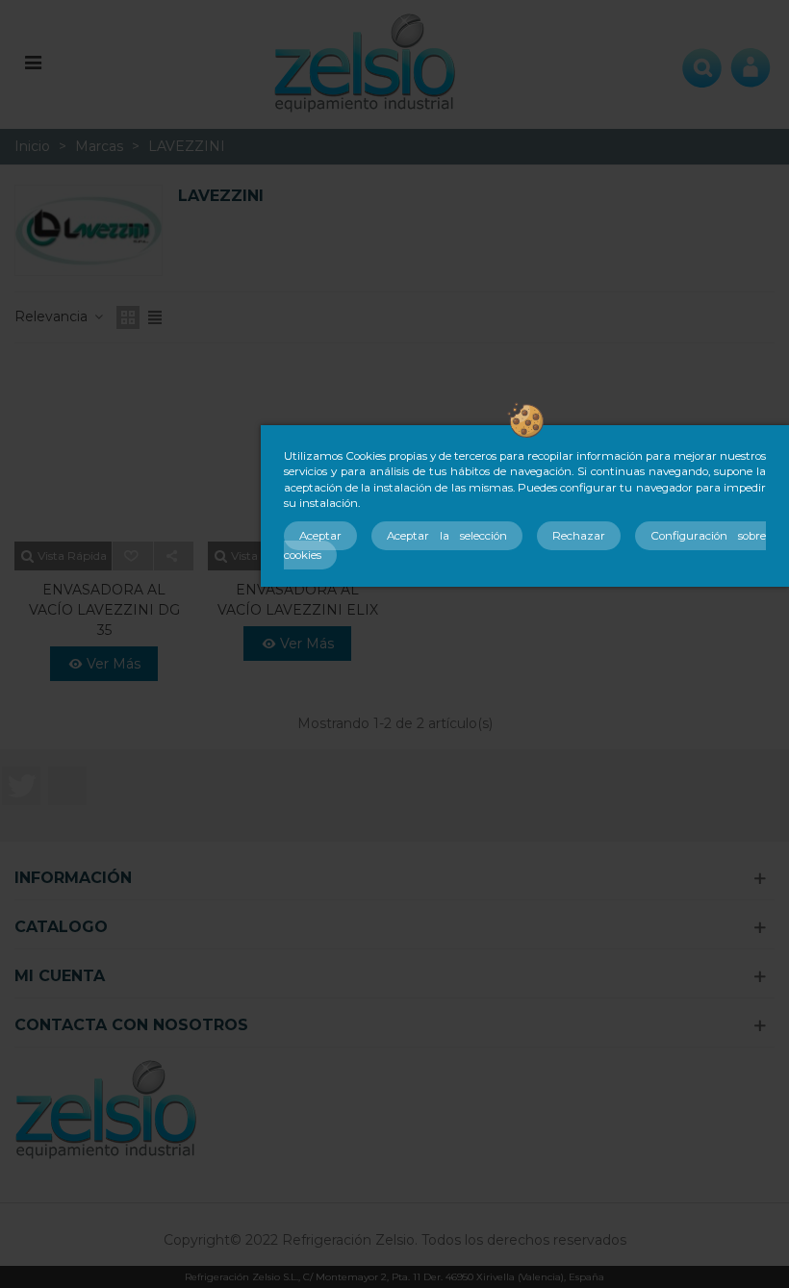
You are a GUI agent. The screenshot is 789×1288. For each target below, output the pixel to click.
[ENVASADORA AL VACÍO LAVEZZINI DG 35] (103, 452)
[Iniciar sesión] (750, 61)
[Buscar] (702, 61)
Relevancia (52, 316)
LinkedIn (67, 786)
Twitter (21, 786)
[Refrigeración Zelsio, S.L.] (365, 61)
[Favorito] (133, 556)
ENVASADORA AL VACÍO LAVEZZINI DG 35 (104, 610)
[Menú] (32, 61)
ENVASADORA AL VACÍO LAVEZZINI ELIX (297, 600)
